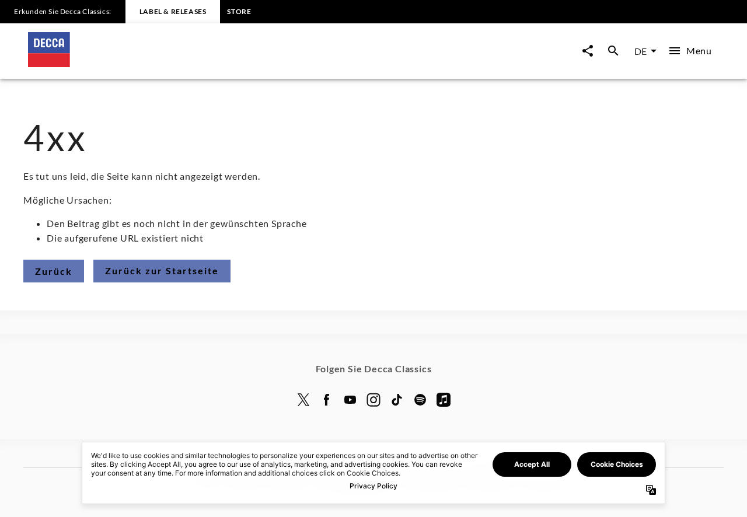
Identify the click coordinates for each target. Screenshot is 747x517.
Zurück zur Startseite (162, 270)
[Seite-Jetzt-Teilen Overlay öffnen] (587, 51)
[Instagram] (373, 399)
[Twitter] (303, 399)
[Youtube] (350, 399)
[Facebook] (326, 399)
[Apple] (443, 399)
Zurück (53, 271)
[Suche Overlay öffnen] (613, 51)
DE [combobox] (640, 51)
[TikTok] (397, 399)
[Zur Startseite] (201, 63)
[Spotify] (420, 399)
